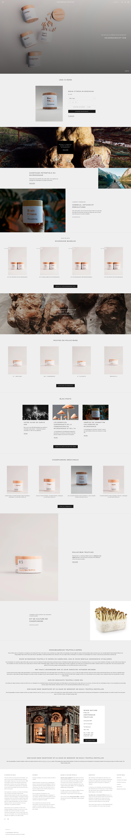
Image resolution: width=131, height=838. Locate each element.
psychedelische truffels (70, 672)
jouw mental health (93, 662)
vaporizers (87, 684)
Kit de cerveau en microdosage (17, 277)
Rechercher (119, 777)
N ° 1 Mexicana (17, 376)
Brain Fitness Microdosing (81, 91)
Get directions (90, 740)
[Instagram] (8, 819)
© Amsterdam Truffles (12, 832)
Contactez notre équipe (122, 780)
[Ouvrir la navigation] (3, 2)
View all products (66, 506)
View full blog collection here (65, 446)
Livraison (119, 784)
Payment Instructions (121, 789)
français (115, 2)
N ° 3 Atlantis (81, 376)
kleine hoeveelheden (87, 683)
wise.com (51, 795)
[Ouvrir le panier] (128, 2)
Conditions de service (121, 782)
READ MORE (65, 150)
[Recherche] (125, 2)
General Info (119, 786)
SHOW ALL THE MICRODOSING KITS (65, 286)
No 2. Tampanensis (49, 376)
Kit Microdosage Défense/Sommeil (81, 277)
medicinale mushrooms (46, 692)
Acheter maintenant (81, 111)
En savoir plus (71, 116)
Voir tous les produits (65, 385)
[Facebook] (4, 819)
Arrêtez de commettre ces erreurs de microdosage (94, 424)
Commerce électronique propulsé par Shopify (15, 834)
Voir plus (26, 433)
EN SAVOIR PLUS (76, 217)
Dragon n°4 (113, 376)
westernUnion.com (43, 795)
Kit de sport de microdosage (113, 277)
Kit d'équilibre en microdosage (49, 277)
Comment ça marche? (33, 624)
